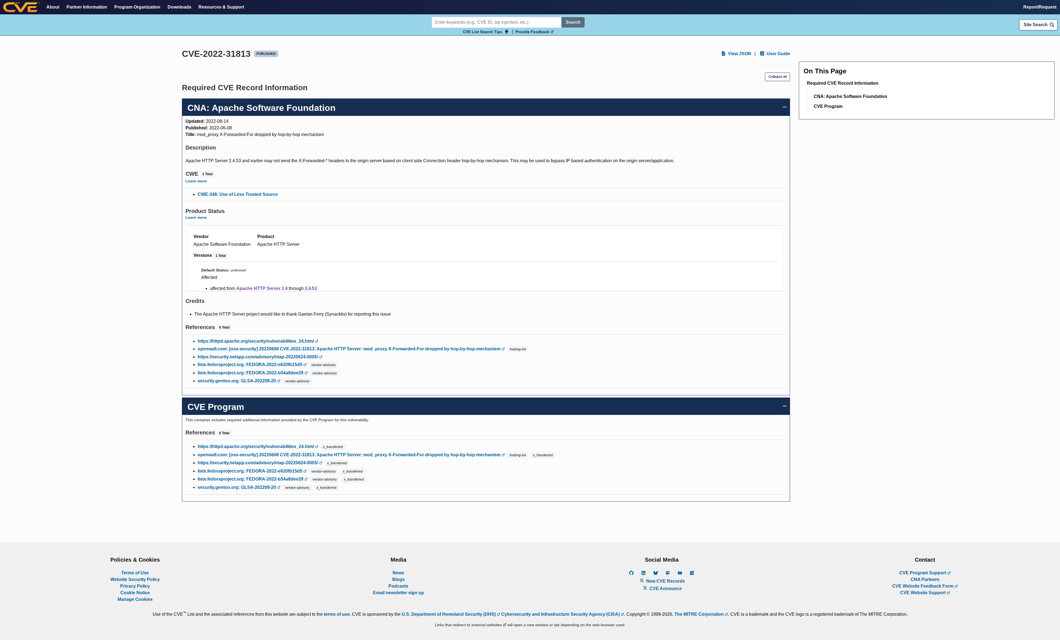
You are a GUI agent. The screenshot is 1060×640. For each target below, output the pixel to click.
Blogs (398, 579)
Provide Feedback (532, 32)
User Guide (777, 53)
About (52, 7)
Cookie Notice (135, 592)
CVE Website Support (923, 592)
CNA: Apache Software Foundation (850, 96)
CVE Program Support (923, 572)
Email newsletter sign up (398, 592)
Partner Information (87, 7)
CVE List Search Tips (482, 32)
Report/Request (1039, 7)
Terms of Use (135, 572)
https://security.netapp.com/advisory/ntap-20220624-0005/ (258, 356)
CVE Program (828, 106)
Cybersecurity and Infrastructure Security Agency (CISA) (560, 614)
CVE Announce (665, 588)
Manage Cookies (135, 599)
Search (573, 22)
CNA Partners (925, 579)
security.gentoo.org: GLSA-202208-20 (237, 380)
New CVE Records (665, 581)
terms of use (337, 614)
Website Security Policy (135, 579)
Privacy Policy (135, 586)
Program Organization (137, 7)
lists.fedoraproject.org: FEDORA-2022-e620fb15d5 (250, 364)
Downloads (179, 7)
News (398, 572)
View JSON (739, 53)
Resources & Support (221, 7)
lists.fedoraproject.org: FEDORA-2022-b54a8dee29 (251, 372)
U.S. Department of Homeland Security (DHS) (449, 614)
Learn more (196, 181)
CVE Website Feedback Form (923, 586)
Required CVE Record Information (842, 83)
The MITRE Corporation (699, 614)
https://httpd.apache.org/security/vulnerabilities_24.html (256, 341)
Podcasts (398, 586)
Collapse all (777, 77)
